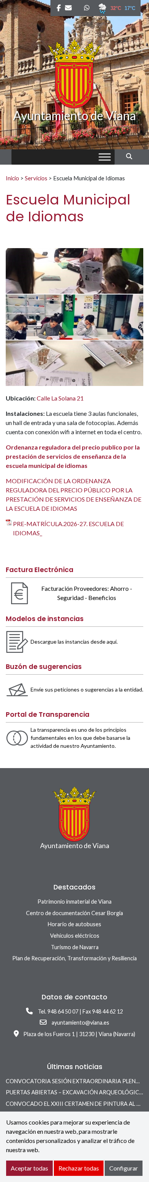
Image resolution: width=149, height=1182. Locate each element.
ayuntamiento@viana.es (80, 1022)
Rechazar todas (78, 1168)
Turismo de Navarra (75, 947)
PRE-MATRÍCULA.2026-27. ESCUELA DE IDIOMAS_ (68, 528)
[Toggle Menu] (105, 157)
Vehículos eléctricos (74, 935)
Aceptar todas (29, 1168)
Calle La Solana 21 (60, 398)
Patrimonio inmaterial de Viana (74, 901)
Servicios (36, 178)
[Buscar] (132, 156)
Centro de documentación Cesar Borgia (74, 913)
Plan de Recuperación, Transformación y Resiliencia (74, 958)
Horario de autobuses (74, 924)
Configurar (123, 1168)
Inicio (12, 178)
